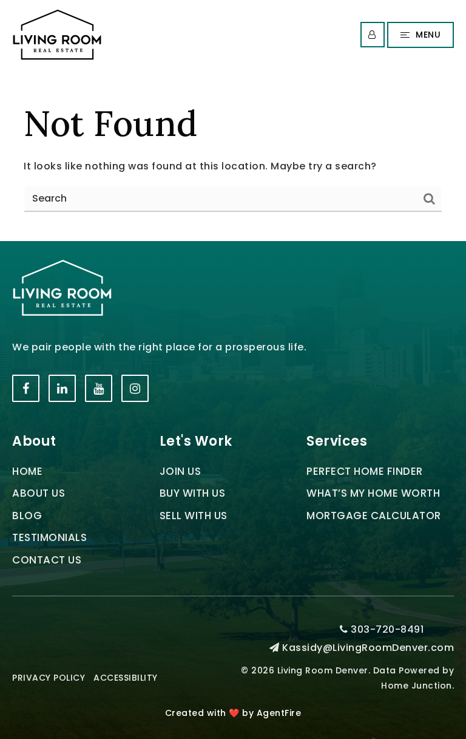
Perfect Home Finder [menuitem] (364, 471)
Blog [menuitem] (27, 515)
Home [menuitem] (27, 471)
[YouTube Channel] (98, 388)
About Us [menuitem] (38, 493)
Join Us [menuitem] (180, 471)
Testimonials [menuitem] (49, 537)
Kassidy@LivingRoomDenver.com (368, 648)
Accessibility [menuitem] (125, 678)
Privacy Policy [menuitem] (48, 678)
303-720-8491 (386, 629)
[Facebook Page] (25, 388)
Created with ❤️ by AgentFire (233, 713)
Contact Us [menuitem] (46, 560)
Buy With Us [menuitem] (193, 493)
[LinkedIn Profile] (62, 388)
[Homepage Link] (57, 34)
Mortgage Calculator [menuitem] (373, 515)
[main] (233, 155)
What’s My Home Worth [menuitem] (373, 493)
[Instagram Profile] (135, 388)
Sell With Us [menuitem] (194, 515)
